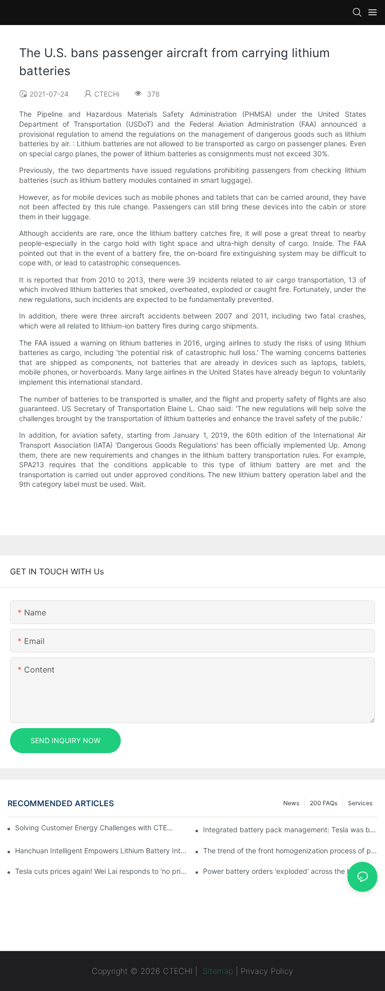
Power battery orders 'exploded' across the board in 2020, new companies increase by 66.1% (290, 871)
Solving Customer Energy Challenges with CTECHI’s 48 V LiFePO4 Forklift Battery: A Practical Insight (95, 827)
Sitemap (216, 971)
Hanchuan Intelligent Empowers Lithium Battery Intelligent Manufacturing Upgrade (102, 850)
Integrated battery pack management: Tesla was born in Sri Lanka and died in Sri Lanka (290, 829)
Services (360, 803)
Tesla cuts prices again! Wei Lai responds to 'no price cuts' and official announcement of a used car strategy (102, 871)
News (291, 803)
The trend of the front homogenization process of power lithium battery (290, 850)
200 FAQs (323, 803)
